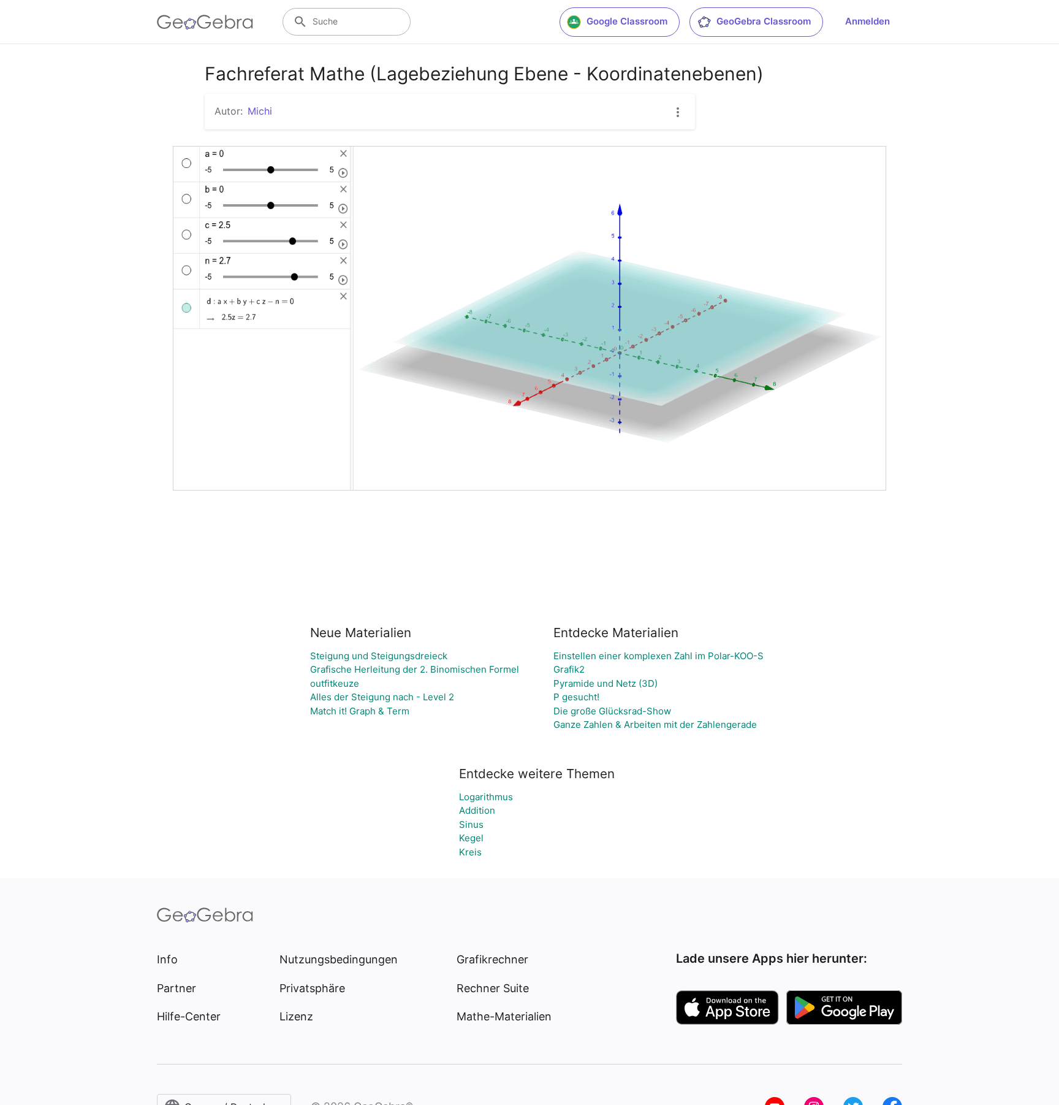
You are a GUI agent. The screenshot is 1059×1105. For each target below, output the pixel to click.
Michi (260, 111)
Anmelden (867, 21)
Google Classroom (626, 21)
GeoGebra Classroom (763, 21)
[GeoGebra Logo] (205, 22)
